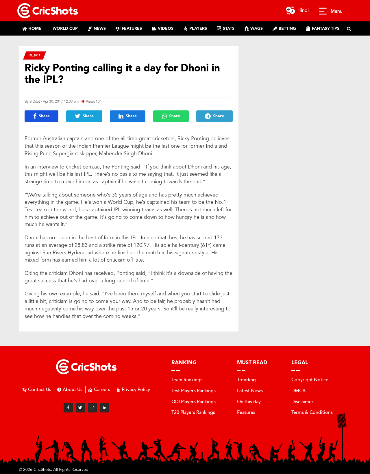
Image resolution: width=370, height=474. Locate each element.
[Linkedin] (104, 407)
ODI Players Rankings (193, 402)
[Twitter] (80, 407)
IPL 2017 (34, 55)
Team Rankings (186, 380)
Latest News (250, 391)
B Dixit (34, 101)
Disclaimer (302, 402)
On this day (249, 402)
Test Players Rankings (193, 391)
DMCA (298, 391)
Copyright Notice (309, 380)
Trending (246, 380)
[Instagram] (92, 407)
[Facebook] (68, 407)
